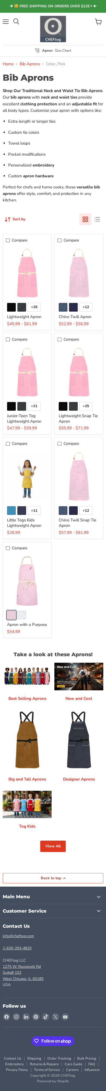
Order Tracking (59, 1058)
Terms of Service (47, 1069)
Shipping (34, 1058)
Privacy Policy (17, 1069)
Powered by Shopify (53, 1081)
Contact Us (12, 1058)
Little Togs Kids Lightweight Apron (24, 522)
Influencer (92, 1069)
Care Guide (73, 1064)
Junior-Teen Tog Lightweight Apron (24, 418)
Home (8, 64)
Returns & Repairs (44, 1064)
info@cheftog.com (18, 936)
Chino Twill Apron (75, 316)
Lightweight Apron (24, 316)
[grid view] (85, 219)
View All (53, 846)
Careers (72, 1069)
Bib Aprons (30, 64)
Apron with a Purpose (27, 624)
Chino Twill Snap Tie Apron (77, 522)
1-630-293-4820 (17, 948)
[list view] (97, 219)
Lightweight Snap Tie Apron (78, 418)
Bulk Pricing (86, 1058)
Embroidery (14, 1064)
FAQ (91, 1064)
